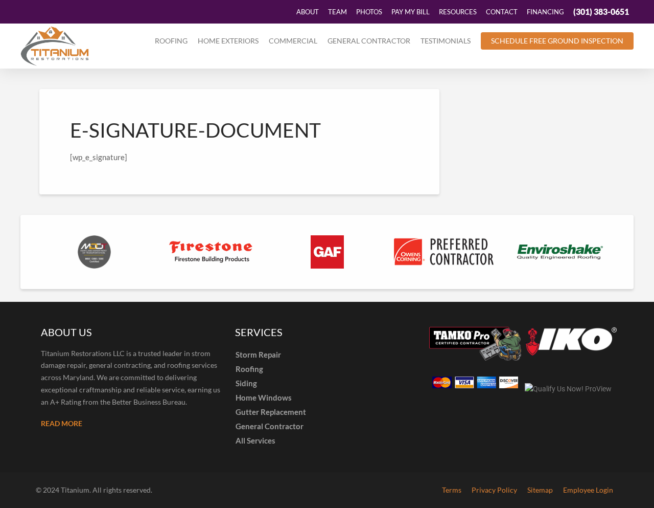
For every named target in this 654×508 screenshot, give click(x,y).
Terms (451, 489)
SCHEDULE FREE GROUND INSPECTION (557, 40)
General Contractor (369, 40)
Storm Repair (258, 354)
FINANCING (545, 12)
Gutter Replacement (271, 411)
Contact (502, 12)
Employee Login (588, 489)
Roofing (171, 40)
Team (337, 12)
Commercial (293, 40)
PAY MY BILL (410, 12)
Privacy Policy (494, 489)
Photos (369, 12)
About (307, 12)
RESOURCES (458, 12)
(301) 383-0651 (601, 11)
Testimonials (446, 40)
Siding (246, 383)
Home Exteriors (228, 40)
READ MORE (61, 423)
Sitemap (540, 489)
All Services (255, 440)
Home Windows (264, 397)
